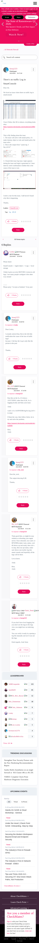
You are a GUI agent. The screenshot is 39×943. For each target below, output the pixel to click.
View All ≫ (7, 743)
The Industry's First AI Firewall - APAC (18, 851)
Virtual (8, 818)
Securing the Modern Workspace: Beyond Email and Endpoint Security (19, 837)
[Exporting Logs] (35, 239)
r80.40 (14, 212)
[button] (7, 17)
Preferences (31, 17)
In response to (11, 325)
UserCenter (20, 941)
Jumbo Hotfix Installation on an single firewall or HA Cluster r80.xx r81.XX (18, 771)
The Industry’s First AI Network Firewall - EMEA (18, 862)
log (10, 212)
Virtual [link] (16, 802)
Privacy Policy (32, 11)
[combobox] (19, 57)
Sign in (9, 921)
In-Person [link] (24, 802)
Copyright (13, 939)
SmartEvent (14, 208)
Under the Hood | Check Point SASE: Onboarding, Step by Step (19, 824)
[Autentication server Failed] (3, 239)
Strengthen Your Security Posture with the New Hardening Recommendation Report (18, 763)
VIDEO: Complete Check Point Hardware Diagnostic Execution (16, 778)
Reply (18, 230)
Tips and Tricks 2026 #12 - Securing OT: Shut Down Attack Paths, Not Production (18, 876)
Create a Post (30, 44)
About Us (31, 939)
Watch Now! (16, 34)
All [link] (9, 802)
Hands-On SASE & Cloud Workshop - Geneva (15, 811)
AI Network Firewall (11, 49)
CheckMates (12, 886)
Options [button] (34, 49)
